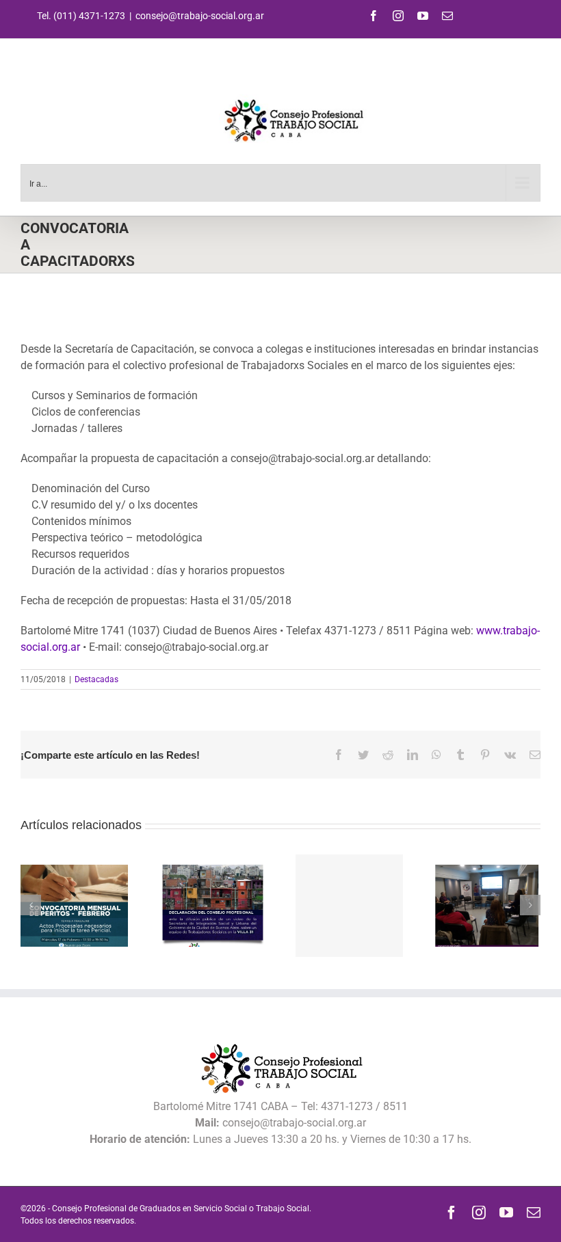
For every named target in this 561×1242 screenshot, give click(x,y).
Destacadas (96, 679)
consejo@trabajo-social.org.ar (199, 15)
